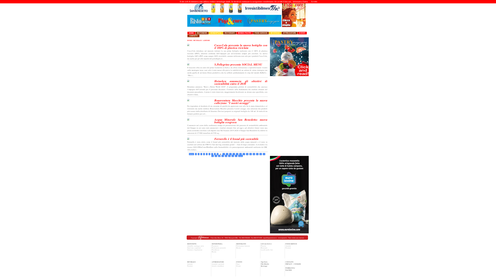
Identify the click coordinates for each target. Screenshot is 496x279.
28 (226, 156)
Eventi (302, 33)
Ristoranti (230, 33)
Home (191, 33)
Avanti (240, 156)
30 (232, 156)
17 (244, 154)
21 (257, 154)
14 (233, 154)
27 (222, 156)
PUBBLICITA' (290, 268)
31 (236, 156)
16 (240, 154)
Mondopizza (216, 33)
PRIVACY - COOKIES (293, 264)
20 (254, 154)
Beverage (275, 33)
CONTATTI (289, 262)
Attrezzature (289, 33)
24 (212, 156)
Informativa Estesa (300, 2)
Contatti (193, 36)
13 (230, 154)
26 (219, 156)
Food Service (261, 33)
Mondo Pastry (244, 33)
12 (227, 154)
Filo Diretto (265, 264)
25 (216, 156)
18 (247, 154)
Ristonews (202, 33)
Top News (264, 262)
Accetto (314, 2)
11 (223, 154)
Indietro (191, 154)
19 (250, 154)
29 (229, 156)
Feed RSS (288, 270)
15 (237, 154)
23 (264, 154)
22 (260, 154)
